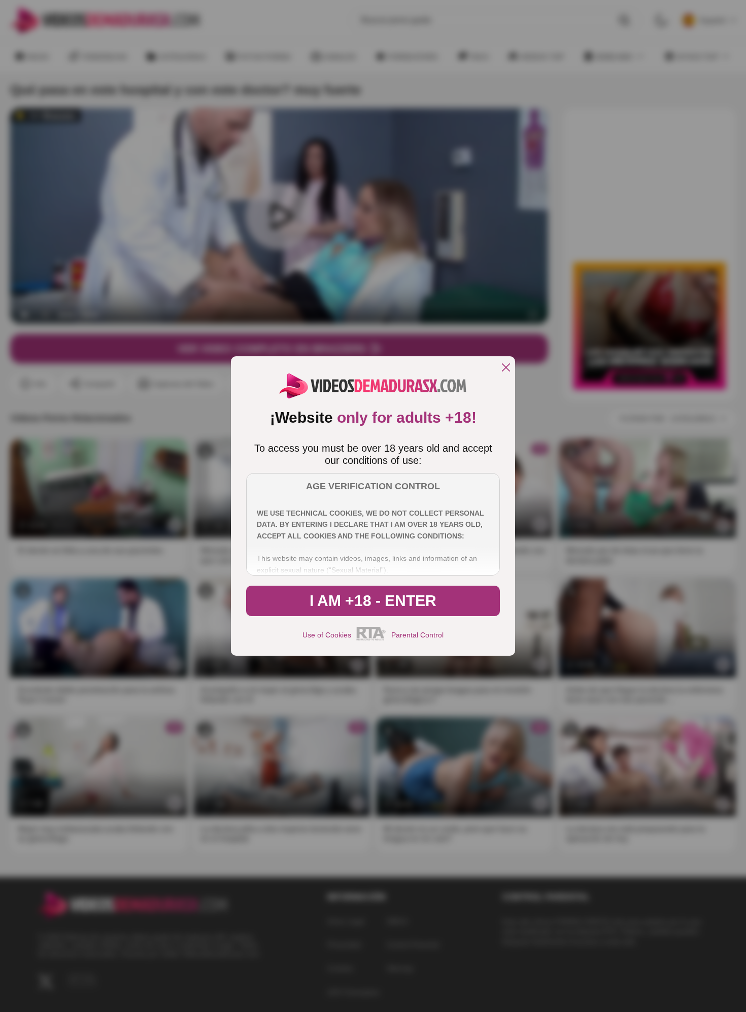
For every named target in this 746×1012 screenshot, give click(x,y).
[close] (506, 368)
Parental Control (417, 635)
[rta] (371, 639)
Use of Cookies (326, 635)
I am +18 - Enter (373, 600)
